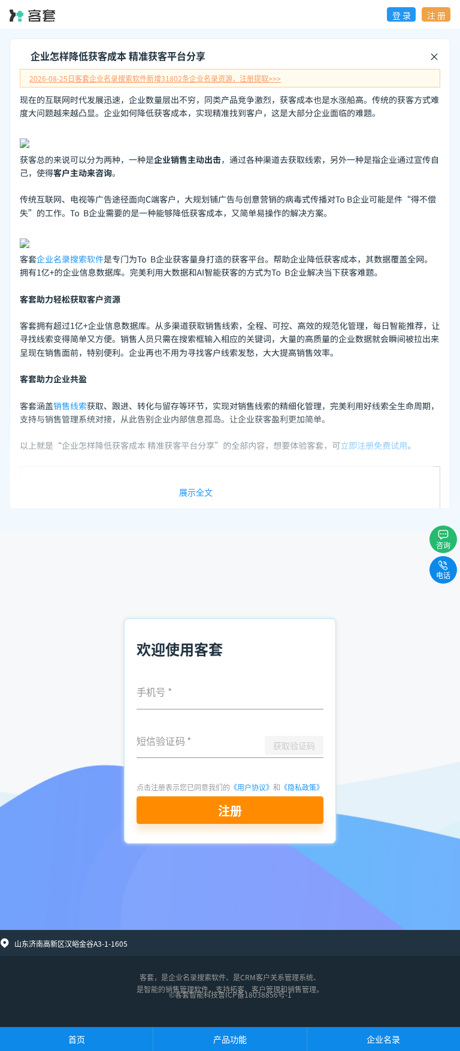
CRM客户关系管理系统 (276, 977)
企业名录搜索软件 (70, 259)
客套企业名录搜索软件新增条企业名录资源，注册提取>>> (155, 78)
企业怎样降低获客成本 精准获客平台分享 (118, 56)
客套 (147, 977)
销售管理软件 (186, 989)
